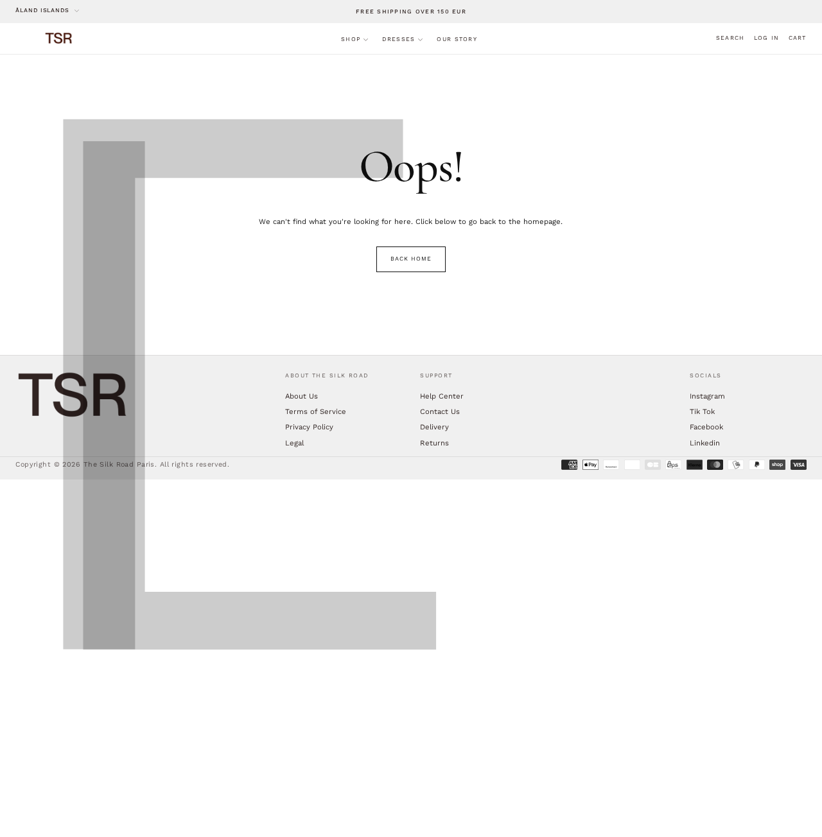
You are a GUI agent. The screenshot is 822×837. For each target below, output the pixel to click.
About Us (301, 396)
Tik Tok (702, 411)
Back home (410, 258)
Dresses (398, 39)
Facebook (706, 426)
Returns (434, 442)
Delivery (434, 426)
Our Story (457, 39)
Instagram (707, 396)
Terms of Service (315, 411)
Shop (350, 39)
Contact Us (440, 411)
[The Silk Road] (73, 395)
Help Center (442, 396)
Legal (294, 442)
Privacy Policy (309, 426)
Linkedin (705, 442)
